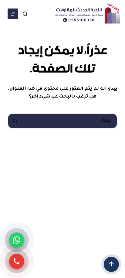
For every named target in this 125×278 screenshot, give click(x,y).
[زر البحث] (15, 121)
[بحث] (25, 14)
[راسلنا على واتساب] (16, 240)
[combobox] (69, 121)
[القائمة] (13, 14)
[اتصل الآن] (16, 261)
